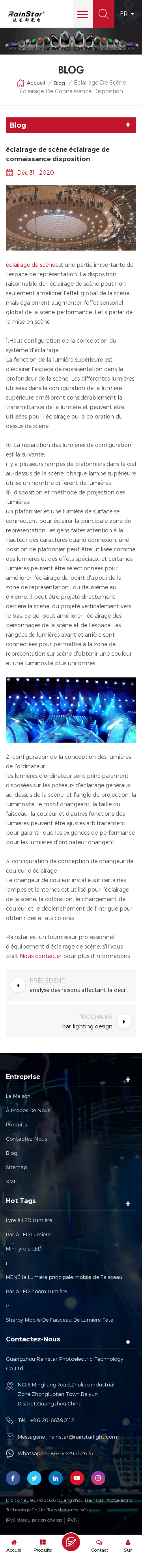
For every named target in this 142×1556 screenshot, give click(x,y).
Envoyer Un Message (71, 1542)
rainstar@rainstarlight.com (83, 1436)
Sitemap (16, 1167)
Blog (11, 1153)
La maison (18, 1096)
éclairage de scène (30, 264)
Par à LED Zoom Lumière (36, 1291)
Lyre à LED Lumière (29, 1220)
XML (11, 1181)
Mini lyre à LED (23, 1248)
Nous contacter (40, 955)
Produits (16, 1124)
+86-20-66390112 (52, 1420)
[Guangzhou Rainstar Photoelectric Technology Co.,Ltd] (26, 16)
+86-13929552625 (70, 1453)
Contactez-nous (26, 1138)
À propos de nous (28, 1110)
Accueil (36, 82)
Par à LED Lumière (28, 1234)
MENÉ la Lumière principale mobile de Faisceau (64, 1277)
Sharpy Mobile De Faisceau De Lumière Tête (59, 1319)
